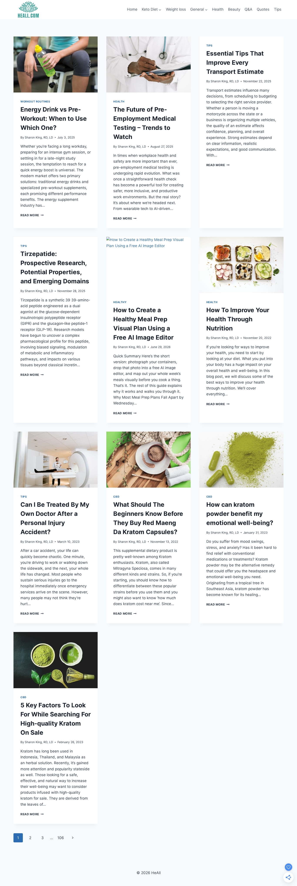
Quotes (263, 9)
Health (218, 9)
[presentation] (55, 64)
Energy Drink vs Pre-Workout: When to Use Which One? (53, 118)
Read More (32, 215)
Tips (277, 9)
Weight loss (176, 9)
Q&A (248, 9)
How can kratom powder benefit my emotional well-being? (239, 513)
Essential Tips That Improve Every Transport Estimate (235, 62)
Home (132, 9)
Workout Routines (35, 101)
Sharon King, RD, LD (39, 137)
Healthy (120, 302)
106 (60, 838)
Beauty (234, 9)
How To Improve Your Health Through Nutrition (237, 319)
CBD (116, 496)
